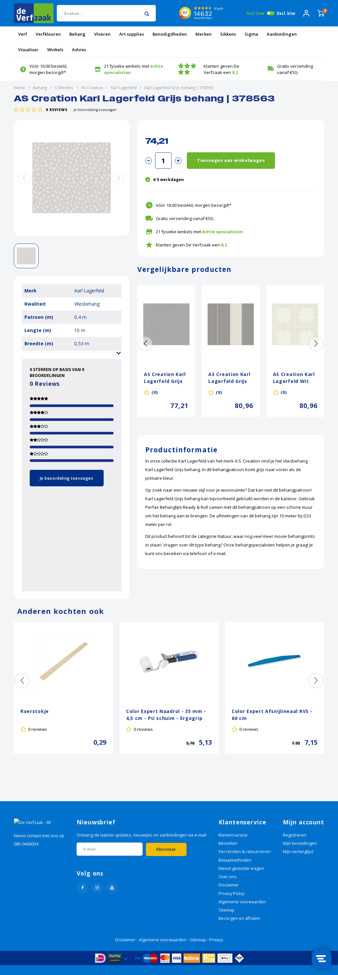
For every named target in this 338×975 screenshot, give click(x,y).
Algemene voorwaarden (242, 902)
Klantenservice (233, 835)
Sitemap (227, 910)
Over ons (228, 877)
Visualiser (28, 50)
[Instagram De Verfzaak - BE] (97, 888)
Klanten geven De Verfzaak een (221, 69)
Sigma (251, 34)
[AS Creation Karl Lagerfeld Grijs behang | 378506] (166, 324)
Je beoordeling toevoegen (95, 109)
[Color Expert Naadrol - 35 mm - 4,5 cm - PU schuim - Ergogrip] (169, 661)
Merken (203, 34)
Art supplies (131, 34)
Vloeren (102, 34)
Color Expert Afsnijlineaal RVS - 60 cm (272, 714)
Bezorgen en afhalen (239, 918)
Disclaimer (229, 885)
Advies (79, 50)
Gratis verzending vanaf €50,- (295, 69)
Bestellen (228, 843)
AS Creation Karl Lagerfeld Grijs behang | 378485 (229, 378)
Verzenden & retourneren (245, 851)
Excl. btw (286, 13)
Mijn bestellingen (300, 843)
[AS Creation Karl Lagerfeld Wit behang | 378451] (295, 324)
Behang (77, 34)
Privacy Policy (231, 893)
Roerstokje (34, 711)
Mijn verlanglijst (298, 851)
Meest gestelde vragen (241, 868)
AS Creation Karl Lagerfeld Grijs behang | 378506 (165, 378)
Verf (22, 34)
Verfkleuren (48, 34)
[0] (321, 13)
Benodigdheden (169, 34)
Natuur (224, 536)
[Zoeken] (147, 13)
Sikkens (228, 34)
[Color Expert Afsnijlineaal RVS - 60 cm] (274, 661)
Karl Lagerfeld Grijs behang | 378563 (179, 87)
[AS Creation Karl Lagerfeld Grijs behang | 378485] (230, 324)
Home (19, 87)
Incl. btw (255, 13)
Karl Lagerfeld (124, 87)
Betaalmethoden (235, 860)
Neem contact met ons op (39, 836)
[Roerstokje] (63, 661)
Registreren (294, 835)
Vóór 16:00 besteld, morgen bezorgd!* (48, 69)
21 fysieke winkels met (133, 69)
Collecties (64, 87)
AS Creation (92, 87)
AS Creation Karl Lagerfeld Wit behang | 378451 (294, 378)
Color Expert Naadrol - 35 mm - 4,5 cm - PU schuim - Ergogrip (166, 714)
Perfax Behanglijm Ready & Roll (176, 507)
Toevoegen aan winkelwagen (231, 160)
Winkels (55, 50)
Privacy (216, 940)
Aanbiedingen (282, 34)
